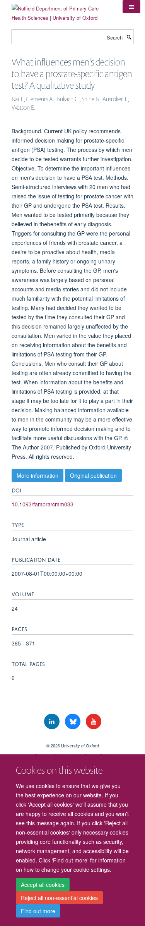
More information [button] (37, 475)
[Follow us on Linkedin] (52, 721)
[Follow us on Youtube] (93, 721)
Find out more (38, 911)
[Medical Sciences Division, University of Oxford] (72, 739)
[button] (131, 6)
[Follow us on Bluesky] (73, 721)
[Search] (129, 37)
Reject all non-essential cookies (59, 898)
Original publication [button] (93, 475)
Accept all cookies (43, 884)
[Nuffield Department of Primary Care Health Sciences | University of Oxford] (61, 10)
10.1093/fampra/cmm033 (42, 504)
